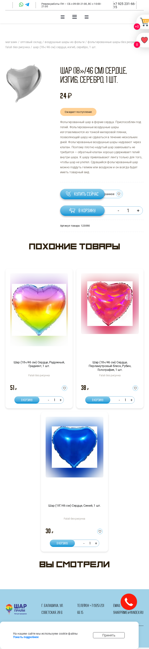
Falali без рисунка (39, 375)
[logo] (16, 605)
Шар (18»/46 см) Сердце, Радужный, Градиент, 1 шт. (39, 364)
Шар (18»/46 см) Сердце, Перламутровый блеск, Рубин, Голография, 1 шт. (110, 366)
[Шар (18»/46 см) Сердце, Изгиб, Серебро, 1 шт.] (24, 83)
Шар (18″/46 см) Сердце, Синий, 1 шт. (74, 505)
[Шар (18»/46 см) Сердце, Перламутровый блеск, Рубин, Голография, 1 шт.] (109, 313)
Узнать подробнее (26, 637)
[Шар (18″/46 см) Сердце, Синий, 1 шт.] (74, 457)
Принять (108, 635)
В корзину (87, 210)
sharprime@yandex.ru (128, 613)
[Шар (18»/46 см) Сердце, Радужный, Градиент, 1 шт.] (39, 313)
